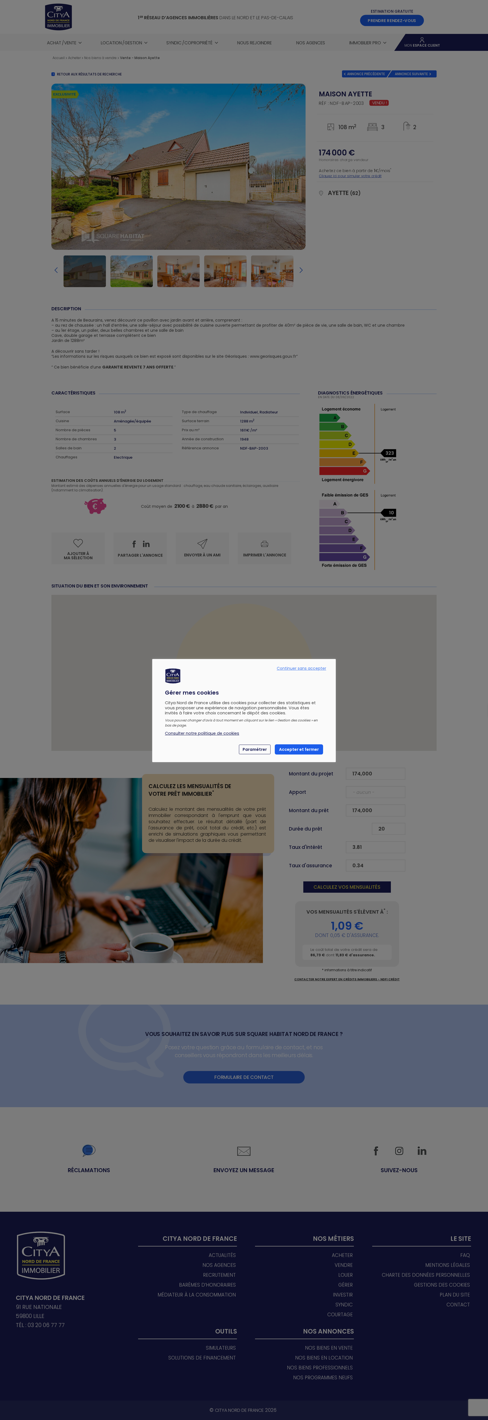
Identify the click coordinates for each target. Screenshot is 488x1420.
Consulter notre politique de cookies (202, 733)
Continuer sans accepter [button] (301, 668)
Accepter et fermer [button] (299, 749)
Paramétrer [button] (255, 749)
